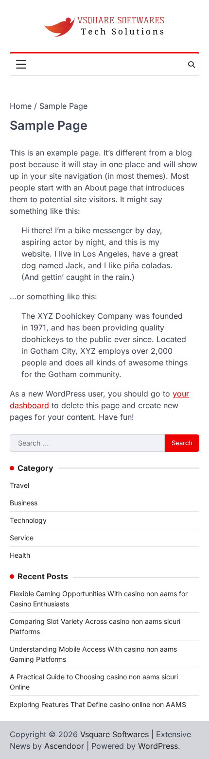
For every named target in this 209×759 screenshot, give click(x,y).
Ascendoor (64, 746)
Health (20, 555)
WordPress (158, 746)
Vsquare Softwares (114, 734)
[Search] (191, 64)
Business (23, 503)
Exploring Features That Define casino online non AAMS (98, 704)
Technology (28, 520)
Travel (19, 485)
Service (22, 538)
